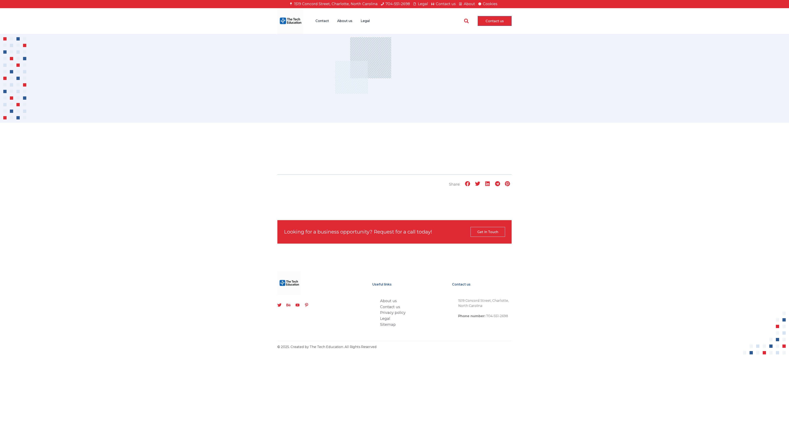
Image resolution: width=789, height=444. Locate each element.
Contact (322, 21)
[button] (466, 21)
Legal (365, 21)
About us (344, 21)
